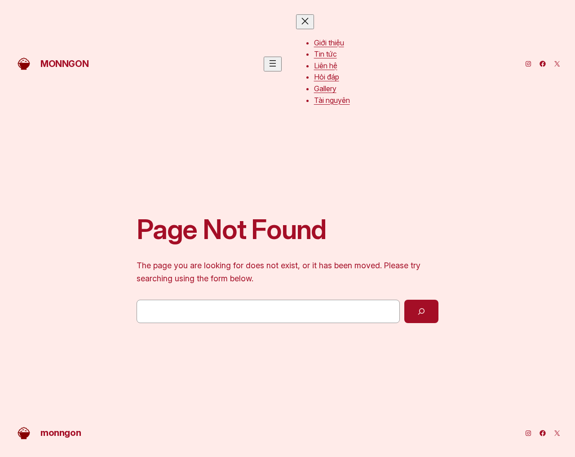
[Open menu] (273, 64)
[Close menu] (305, 21)
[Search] (421, 311)
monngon (64, 63)
